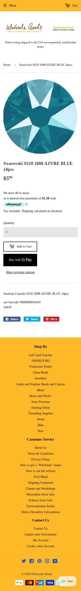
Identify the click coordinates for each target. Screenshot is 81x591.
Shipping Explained (40, 482)
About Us (40, 447)
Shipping (27, 211)
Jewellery (41, 378)
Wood (40, 419)
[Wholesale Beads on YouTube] (55, 561)
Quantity (8, 223)
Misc (41, 425)
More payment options (20, 272)
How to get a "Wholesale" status (40, 465)
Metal (40, 390)
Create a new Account (40, 546)
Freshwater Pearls (40, 366)
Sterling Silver (40, 407)
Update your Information (40, 534)
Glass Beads (40, 372)
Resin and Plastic (40, 396)
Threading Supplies (40, 413)
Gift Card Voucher (40, 355)
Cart (74, 5)
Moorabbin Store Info (40, 494)
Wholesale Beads (41, 574)
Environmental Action (41, 506)
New (40, 431)
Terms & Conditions (41, 453)
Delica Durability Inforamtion (40, 512)
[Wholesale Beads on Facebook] (31, 561)
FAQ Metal (41, 477)
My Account (40, 540)
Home (7, 64)
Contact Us (40, 528)
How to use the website (40, 471)
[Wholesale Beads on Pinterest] (39, 561)
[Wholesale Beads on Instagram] (47, 561)
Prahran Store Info (40, 500)
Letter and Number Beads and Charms (40, 384)
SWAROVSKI (41, 360)
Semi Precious (41, 402)
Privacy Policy (40, 459)
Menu (12, 5)
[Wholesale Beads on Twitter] (24, 561)
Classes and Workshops (40, 488)
